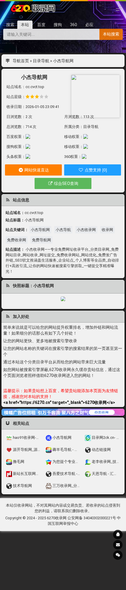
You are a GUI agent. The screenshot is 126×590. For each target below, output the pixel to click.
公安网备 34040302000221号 (91, 518)
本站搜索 (111, 34)
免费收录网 (16, 240)
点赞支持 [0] (95, 170)
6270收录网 (57, 518)
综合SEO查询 (65, 183)
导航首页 (21, 60)
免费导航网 (41, 240)
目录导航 (41, 60)
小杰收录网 (86, 229)
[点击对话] (63, 412)
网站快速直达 (36, 170)
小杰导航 (63, 229)
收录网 (107, 229)
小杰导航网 (40, 229)
